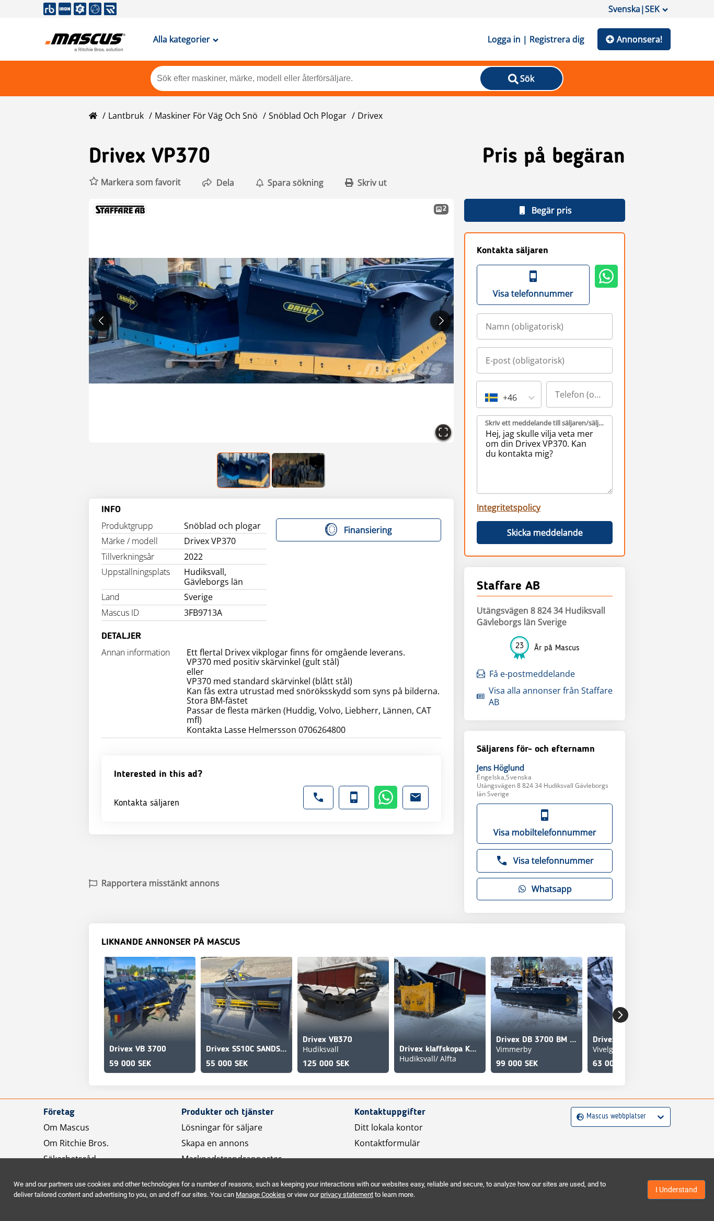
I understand (676, 1189)
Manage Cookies (260, 1195)
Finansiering (368, 530)
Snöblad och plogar (308, 115)
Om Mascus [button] (66, 1127)
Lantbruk (126, 115)
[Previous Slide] (101, 320)
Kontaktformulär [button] (387, 1143)
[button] (135, 182)
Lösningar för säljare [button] (221, 1127)
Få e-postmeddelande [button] (532, 674)
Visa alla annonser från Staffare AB (551, 696)
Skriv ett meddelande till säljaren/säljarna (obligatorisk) (545, 422)
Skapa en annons (215, 1143)
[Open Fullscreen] (443, 432)
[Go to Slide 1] (244, 470)
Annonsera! (639, 39)
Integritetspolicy (508, 507)
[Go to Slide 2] (298, 470)
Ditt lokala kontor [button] (388, 1127)
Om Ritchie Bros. (76, 1143)
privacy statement (346, 1195)
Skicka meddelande (545, 532)
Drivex (370, 115)
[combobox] (486, 398)
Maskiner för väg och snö (206, 115)
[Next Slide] (440, 320)
